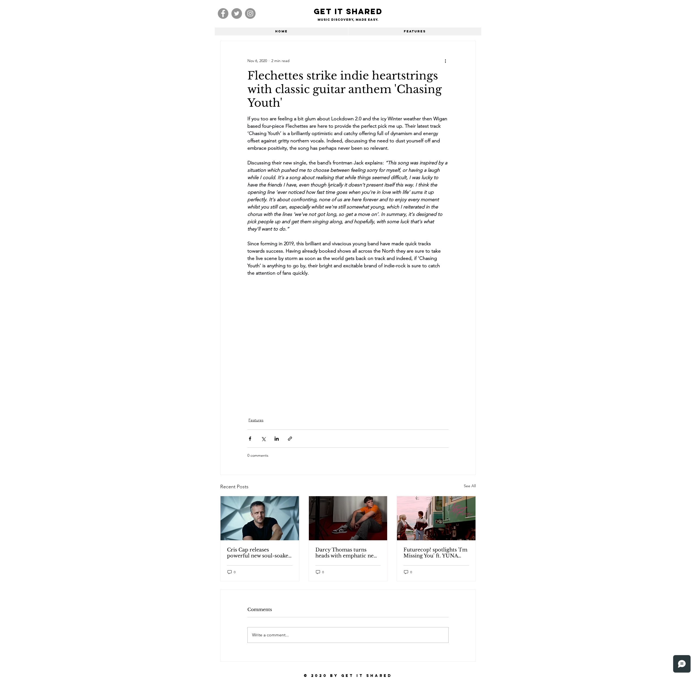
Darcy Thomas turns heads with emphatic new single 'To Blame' (346, 553)
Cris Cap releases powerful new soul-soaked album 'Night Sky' (259, 553)
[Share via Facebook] (250, 438)
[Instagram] (250, 13)
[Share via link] (290, 438)
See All (470, 485)
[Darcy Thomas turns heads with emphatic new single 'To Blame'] (348, 518)
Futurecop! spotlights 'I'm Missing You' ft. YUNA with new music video (435, 553)
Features (255, 420)
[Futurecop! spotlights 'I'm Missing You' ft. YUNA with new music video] (436, 518)
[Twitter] (236, 13)
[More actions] (445, 60)
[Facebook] (223, 13)
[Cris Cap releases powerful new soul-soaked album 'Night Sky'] (259, 518)
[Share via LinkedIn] (276, 438)
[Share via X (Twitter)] (263, 438)
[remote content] (348, 336)
